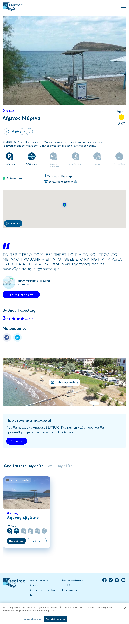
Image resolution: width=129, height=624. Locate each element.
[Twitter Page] (111, 581)
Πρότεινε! (17, 441)
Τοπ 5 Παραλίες (59, 466)
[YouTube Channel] (123, 581)
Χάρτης (34, 584)
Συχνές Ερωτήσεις (73, 579)
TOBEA (66, 584)
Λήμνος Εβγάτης (23, 517)
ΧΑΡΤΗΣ (15, 223)
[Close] (125, 608)
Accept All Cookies (55, 619)
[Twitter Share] (17, 340)
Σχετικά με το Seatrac (43, 589)
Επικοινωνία (69, 589)
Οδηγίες (16, 131)
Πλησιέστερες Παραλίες (23, 466)
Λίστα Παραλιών (40, 579)
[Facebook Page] (104, 581)
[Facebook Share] (7, 340)
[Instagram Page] (117, 581)
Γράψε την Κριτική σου (21, 294)
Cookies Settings (32, 619)
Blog (32, 594)
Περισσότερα (16, 540)
